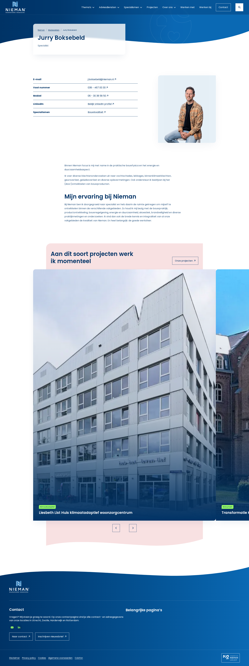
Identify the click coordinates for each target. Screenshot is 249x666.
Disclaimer (14, 657)
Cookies (42, 657)
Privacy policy (29, 657)
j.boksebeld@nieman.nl (101, 79)
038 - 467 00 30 (97, 87)
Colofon (79, 657)
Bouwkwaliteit (95, 112)
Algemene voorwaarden (60, 657)
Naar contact (19, 636)
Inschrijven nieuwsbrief (51, 636)
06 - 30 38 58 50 (97, 95)
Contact (223, 7)
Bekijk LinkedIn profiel (100, 104)
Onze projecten (184, 260)
